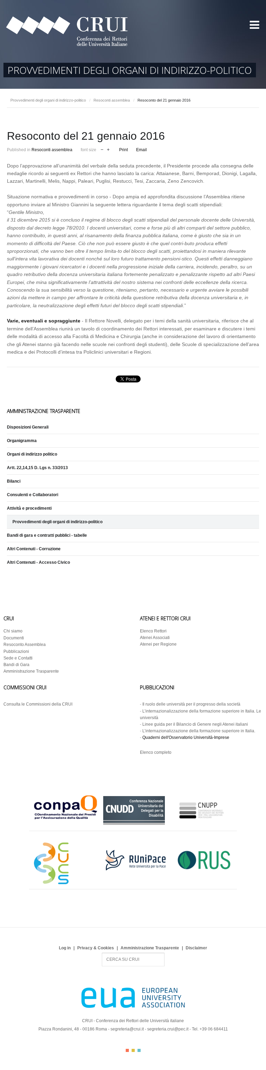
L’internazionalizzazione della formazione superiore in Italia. (198, 730)
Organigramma (22, 440)
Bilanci (13, 481)
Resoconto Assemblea (24, 644)
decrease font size (102, 149)
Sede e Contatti (18, 658)
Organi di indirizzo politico (32, 454)
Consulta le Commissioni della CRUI (37, 704)
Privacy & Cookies (95, 948)
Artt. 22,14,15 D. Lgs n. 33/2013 (37, 467)
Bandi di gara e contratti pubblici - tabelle (47, 535)
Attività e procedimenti (29, 508)
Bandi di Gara (16, 664)
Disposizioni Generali (27, 427)
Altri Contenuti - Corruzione (34, 548)
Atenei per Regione (158, 644)
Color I (127, 1050)
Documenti (13, 638)
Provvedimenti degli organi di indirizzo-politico (48, 100)
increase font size (108, 149)
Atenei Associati (155, 637)
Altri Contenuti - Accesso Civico (38, 562)
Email (141, 149)
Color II (133, 1050)
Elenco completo (155, 752)
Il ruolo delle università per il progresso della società (191, 704)
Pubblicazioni (16, 651)
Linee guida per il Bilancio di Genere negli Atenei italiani (195, 724)
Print (123, 149)
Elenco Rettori (153, 631)
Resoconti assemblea (112, 100)
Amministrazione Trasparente (31, 671)
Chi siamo (13, 631)
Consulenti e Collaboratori (32, 494)
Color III (139, 1050)
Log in (65, 948)
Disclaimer (196, 948)
